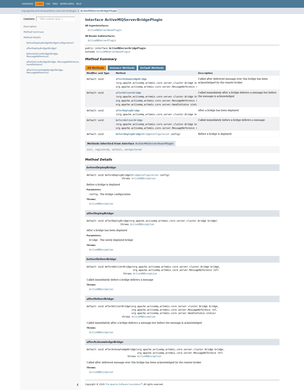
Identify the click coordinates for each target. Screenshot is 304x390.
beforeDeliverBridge (129, 120)
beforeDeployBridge (128, 134)
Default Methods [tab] (152, 67)
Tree (55, 4)
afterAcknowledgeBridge (131, 79)
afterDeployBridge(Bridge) (41, 48)
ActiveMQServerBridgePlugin (98, 10)
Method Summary (34, 32)
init (89, 149)
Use (48, 4)
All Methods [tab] (95, 67)
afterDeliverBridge (128, 92)
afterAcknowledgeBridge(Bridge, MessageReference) (45, 71)
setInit (117, 149)
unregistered (133, 149)
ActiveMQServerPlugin (102, 40)
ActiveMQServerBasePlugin (105, 30)
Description (30, 26)
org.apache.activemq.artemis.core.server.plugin (49, 10)
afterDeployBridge (128, 110)
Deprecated (67, 4)
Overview (27, 4)
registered (102, 149)
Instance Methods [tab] (122, 67)
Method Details (32, 37)
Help (78, 4)
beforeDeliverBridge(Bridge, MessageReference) (42, 55)
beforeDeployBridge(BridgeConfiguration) (50, 43)
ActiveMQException (144, 178)
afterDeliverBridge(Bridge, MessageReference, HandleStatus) (52, 63)
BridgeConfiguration (155, 134)
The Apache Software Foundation (123, 384)
